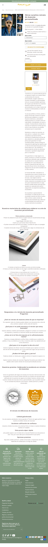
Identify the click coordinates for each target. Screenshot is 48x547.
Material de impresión (9, 10)
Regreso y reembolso (7, 514)
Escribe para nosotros (31, 494)
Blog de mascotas (30, 492)
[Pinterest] (10, 535)
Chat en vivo (5, 508)
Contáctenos (5, 510)
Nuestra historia (29, 489)
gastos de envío (41, 25)
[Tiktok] (8, 535)
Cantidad (27, 58)
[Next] (6, 16)
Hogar (3, 10)
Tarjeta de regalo (29, 485)
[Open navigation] (3, 4)
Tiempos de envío (6, 512)
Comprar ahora (35, 68)
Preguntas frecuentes (7, 503)
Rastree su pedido (7, 505)
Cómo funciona (29, 483)
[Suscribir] (21, 529)
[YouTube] (13, 535)
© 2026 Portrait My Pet (8, 537)
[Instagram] (3, 535)
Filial (26, 496)
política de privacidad (7, 517)
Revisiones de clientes (31, 487)
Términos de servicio (7, 519)
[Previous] (3, 16)
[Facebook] (5, 535)
